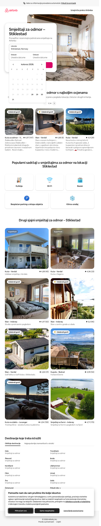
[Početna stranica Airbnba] (11, 10)
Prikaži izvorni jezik (68, 3)
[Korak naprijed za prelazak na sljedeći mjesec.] (41, 64)
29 (37, 94)
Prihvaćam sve (20, 511)
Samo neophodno (47, 511)
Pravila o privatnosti (46, 522)
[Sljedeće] (54, 103)
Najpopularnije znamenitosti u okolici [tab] (39, 443)
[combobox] (31, 48)
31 (13, 99)
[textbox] (20, 57)
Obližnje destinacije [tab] (12, 443)
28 (32, 94)
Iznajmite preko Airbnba (82, 10)
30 (42, 94)
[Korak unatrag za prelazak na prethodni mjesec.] (13, 64)
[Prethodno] (45, 103)
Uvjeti (58, 522)
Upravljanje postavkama (73, 511)
